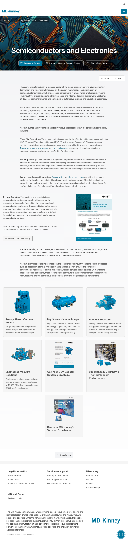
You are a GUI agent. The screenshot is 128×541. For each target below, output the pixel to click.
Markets (89, 479)
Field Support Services (57, 479)
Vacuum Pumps (93, 487)
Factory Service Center (57, 475)
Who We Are (92, 475)
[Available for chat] (121, 534)
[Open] (124, 11)
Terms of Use (14, 479)
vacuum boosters (60, 148)
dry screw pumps (40, 148)
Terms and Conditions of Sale (21, 483)
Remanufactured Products (59, 483)
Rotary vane (25, 148)
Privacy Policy (14, 475)
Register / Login (15, 498)
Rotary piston (58, 177)
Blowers (90, 483)
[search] (124, 4)
